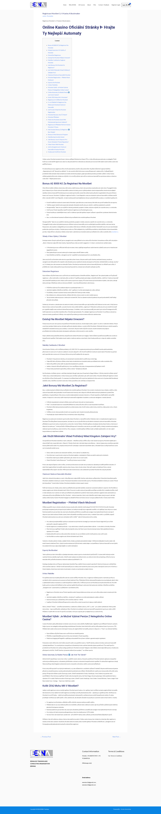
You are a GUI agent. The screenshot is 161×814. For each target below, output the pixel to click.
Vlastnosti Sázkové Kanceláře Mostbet (59, 75)
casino (44, 16)
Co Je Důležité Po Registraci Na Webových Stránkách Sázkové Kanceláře (57, 104)
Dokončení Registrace (54, 55)
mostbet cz (115, 232)
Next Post (117, 737)
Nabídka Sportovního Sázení (56, 137)
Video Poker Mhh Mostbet (56, 144)
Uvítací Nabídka (53, 85)
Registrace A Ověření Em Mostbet (58, 100)
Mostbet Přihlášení (53, 117)
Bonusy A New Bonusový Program (58, 134)
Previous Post (45, 737)
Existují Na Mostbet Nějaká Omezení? (59, 57)
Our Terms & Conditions (115, 756)
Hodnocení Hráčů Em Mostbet (57, 152)
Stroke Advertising (126, 809)
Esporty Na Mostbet (54, 82)
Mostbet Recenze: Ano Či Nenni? (57, 114)
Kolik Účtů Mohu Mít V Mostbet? (58, 97)
